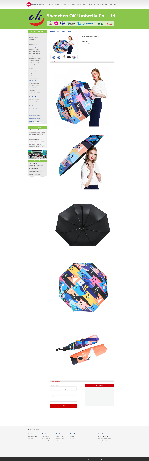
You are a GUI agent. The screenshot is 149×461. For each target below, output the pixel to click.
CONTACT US (91, 4)
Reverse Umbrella (33, 42)
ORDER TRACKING (102, 4)
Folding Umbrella (33, 56)
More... (74, 455)
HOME (51, 4)
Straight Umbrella (33, 68)
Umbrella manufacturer (42, 455)
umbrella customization (54, 455)
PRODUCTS (66, 4)
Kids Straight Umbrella (34, 99)
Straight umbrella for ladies (35, 73)
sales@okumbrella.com (106, 438)
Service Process (31, 444)
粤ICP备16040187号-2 (103, 459)
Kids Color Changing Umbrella (35, 101)
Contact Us (72, 440)
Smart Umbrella (33, 35)
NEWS (73, 4)
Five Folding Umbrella (34, 64)
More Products (45, 446)
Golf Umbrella (32, 88)
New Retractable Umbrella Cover (36, 134)
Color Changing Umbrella (35, 47)
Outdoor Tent (32, 112)
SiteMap (71, 442)
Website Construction (66, 455)
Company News (31, 442)
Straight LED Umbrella (34, 83)
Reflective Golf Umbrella (34, 94)
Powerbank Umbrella (33, 37)
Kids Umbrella (32, 96)
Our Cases (58, 442)
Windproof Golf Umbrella (34, 92)
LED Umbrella (32, 81)
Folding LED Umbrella (34, 85)
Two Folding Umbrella (34, 60)
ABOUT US (58, 4)
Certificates (30, 440)
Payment (72, 436)
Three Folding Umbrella (34, 62)
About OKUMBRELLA (32, 436)
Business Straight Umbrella (35, 71)
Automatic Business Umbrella (35, 58)
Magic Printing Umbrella (34, 51)
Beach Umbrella (33, 109)
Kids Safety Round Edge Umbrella (36, 103)
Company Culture (31, 438)
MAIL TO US (113, 4)
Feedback (72, 438)
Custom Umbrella (33, 75)
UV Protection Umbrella (34, 66)
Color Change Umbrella (34, 49)
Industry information (60, 438)
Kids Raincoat (32, 105)
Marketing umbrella (34, 121)
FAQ (84, 4)
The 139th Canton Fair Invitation (36, 137)
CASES (79, 4)
